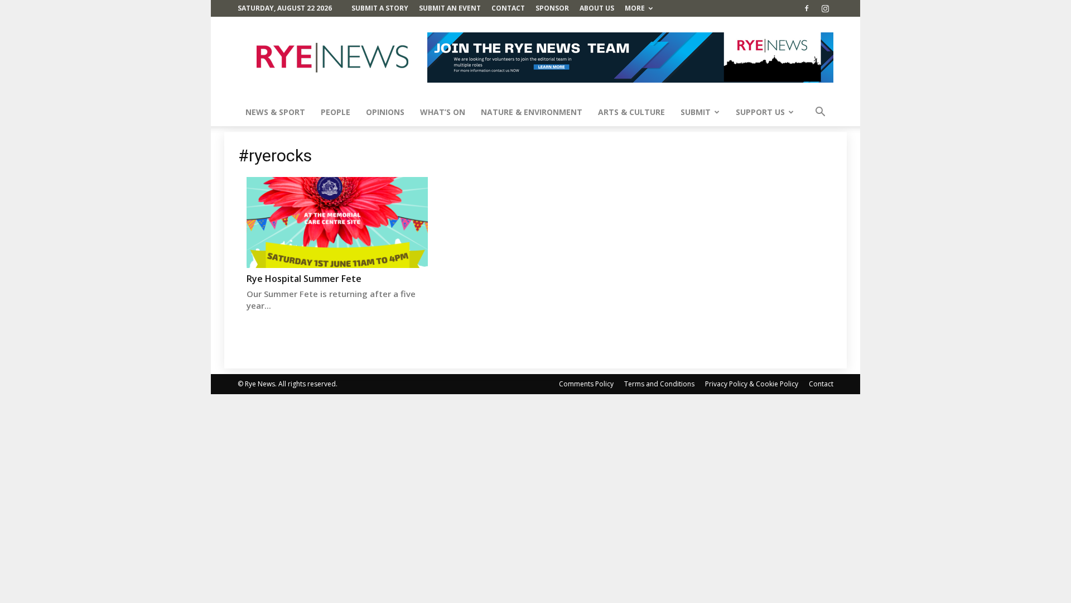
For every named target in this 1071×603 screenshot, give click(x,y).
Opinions (385, 112)
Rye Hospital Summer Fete (304, 278)
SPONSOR (552, 8)
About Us (597, 8)
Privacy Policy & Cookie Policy (751, 384)
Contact (508, 8)
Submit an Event (450, 8)
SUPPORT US (760, 112)
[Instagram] (825, 8)
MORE (635, 8)
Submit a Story (379, 8)
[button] (820, 113)
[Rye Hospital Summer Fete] (337, 222)
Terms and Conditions (659, 384)
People (335, 112)
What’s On (442, 112)
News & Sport (275, 112)
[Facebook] (806, 8)
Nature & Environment (531, 112)
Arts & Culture (631, 112)
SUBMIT (696, 112)
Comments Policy (586, 384)
